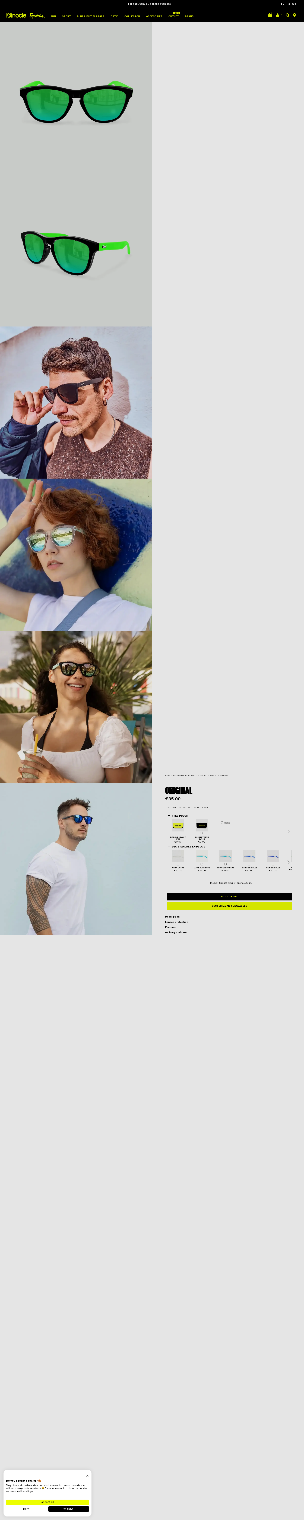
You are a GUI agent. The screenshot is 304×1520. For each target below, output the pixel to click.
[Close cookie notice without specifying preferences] (87, 1476)
